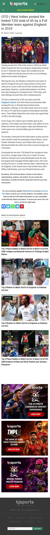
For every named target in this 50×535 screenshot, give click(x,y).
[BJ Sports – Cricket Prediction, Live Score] (19, 4)
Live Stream (20, 518)
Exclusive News (25, 10)
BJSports (29, 191)
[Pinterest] (22, 206)
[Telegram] (17, 206)
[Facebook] (4, 206)
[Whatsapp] (13, 206)
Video (10, 518)
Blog (39, 521)
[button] (3, 3)
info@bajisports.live (31, 510)
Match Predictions (35, 518)
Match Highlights (15, 521)
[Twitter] (8, 206)
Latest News (29, 521)
